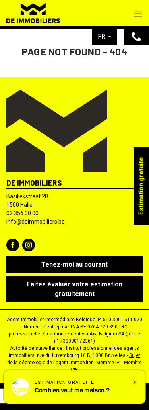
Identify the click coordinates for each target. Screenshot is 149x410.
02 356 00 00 (22, 213)
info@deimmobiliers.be (35, 221)
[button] (104, 37)
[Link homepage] (33, 13)
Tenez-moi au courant (74, 264)
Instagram (28, 245)
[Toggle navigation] (138, 14)
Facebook (12, 245)
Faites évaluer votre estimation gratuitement (74, 289)
